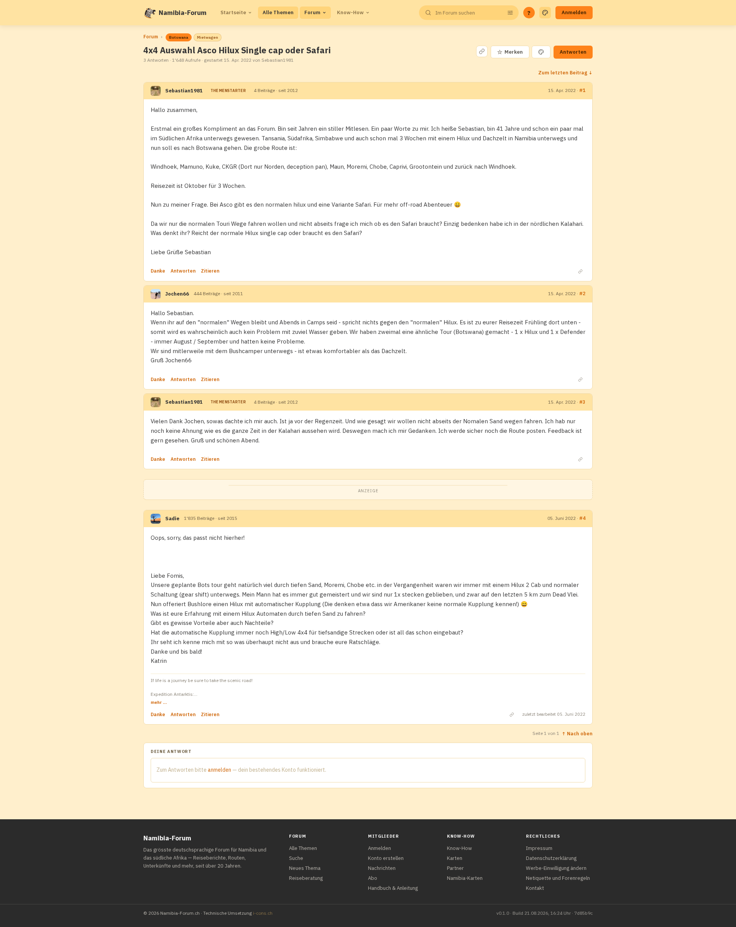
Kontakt (535, 888)
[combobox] (468, 12)
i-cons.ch (263, 913)
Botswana (178, 37)
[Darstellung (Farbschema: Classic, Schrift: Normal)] (545, 12)
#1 (582, 90)
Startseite (233, 12)
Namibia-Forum (183, 12)
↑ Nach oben (577, 733)
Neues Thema (304, 868)
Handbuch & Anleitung (393, 888)
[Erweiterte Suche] (510, 12)
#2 (582, 293)
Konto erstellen (386, 858)
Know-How (350, 12)
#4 (582, 518)
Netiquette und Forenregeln (558, 878)
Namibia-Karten (465, 878)
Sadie (172, 518)
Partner (455, 868)
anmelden (219, 769)
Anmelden (574, 12)
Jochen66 (177, 294)
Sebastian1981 (184, 90)
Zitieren (210, 271)
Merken (510, 52)
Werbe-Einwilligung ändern (556, 868)
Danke (158, 271)
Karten (454, 858)
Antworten (573, 52)
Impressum (539, 848)
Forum (312, 12)
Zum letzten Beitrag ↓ (565, 72)
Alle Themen (278, 12)
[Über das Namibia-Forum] (149, 13)
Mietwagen (207, 37)
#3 (582, 402)
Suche (296, 858)
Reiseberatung (306, 878)
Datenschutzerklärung (551, 858)
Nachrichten (382, 868)
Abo (372, 878)
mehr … (159, 702)
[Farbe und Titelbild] (541, 52)
